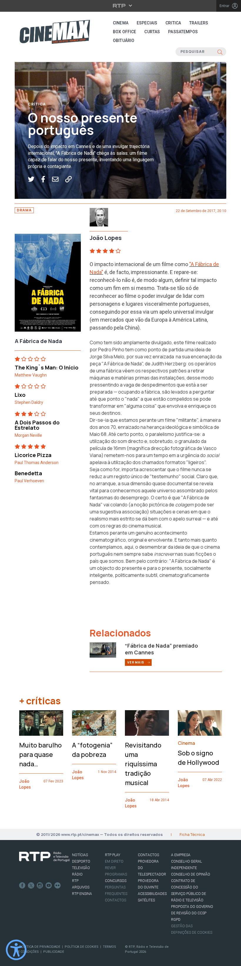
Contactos (115, 900)
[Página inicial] (54, 31)
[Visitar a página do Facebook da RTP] (22, 885)
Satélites (146, 900)
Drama (24, 210)
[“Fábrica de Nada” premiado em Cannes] (103, 649)
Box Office (124, 31)
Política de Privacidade (39, 947)
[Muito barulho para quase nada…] (41, 723)
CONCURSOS (115, 881)
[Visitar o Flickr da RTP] (57, 885)
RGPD (175, 920)
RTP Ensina (82, 894)
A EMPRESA (180, 855)
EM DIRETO (114, 861)
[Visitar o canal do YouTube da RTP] (49, 885)
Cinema (120, 23)
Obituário (123, 40)
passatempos (183, 31)
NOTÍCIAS (80, 855)
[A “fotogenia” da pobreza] (94, 723)
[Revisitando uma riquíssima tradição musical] (147, 723)
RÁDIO (77, 874)
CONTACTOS (148, 855)
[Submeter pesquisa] (220, 51)
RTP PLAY (112, 855)
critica (173, 23)
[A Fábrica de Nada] (48, 284)
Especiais (147, 23)
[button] (34, 179)
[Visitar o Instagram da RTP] (40, 885)
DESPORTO (81, 861)
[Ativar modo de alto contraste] (16, 950)
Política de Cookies (81, 947)
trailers (198, 23)
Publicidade (53, 952)
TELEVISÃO (81, 868)
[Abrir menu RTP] (120, 5)
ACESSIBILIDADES (152, 894)
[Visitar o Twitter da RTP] (31, 885)
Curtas (152, 31)
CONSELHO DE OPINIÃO (190, 874)
